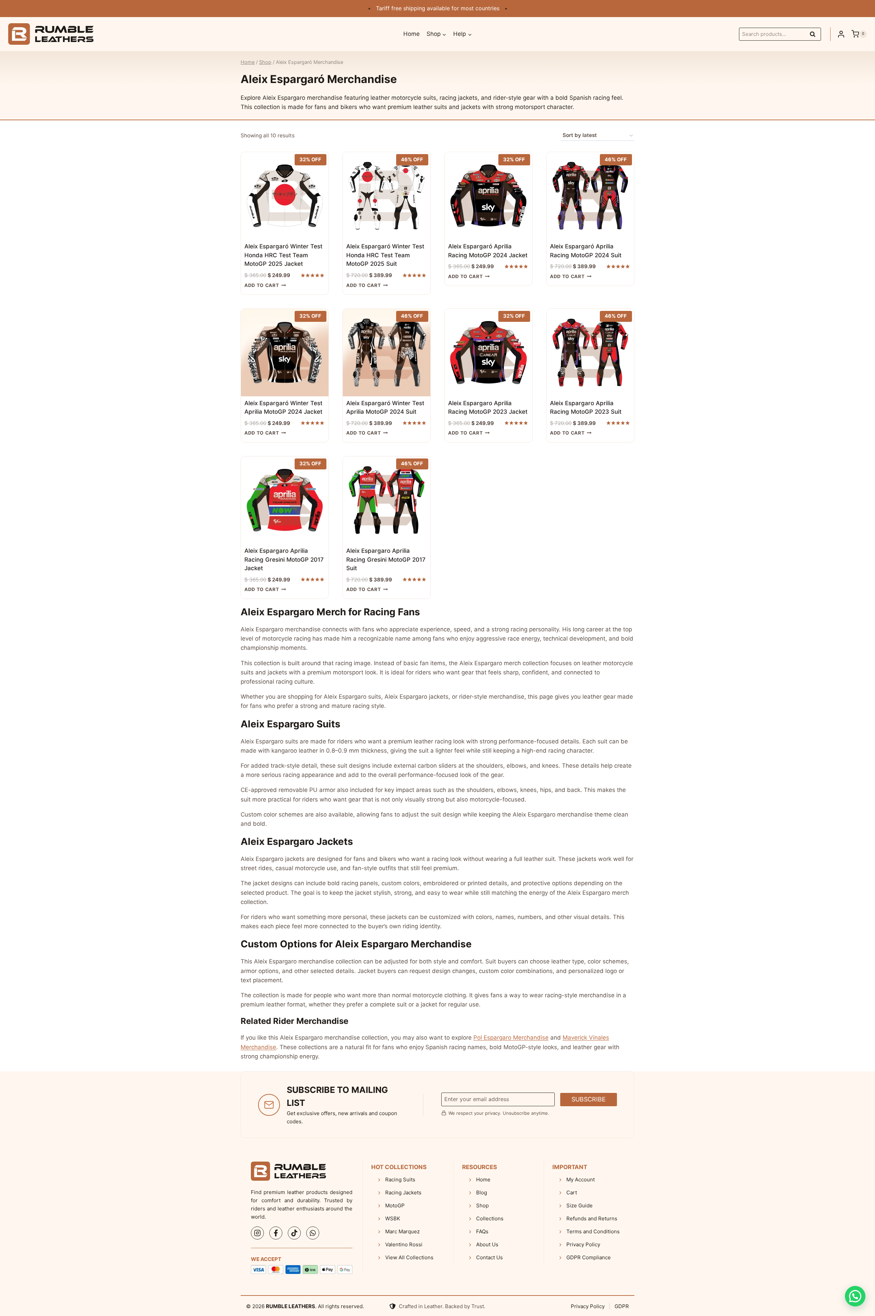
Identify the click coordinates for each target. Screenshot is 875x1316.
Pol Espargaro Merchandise (511, 1037)
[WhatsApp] (312, 1232)
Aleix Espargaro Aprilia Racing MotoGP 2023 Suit (585, 407)
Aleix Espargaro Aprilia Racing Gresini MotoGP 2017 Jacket (284, 559)
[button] (855, 1296)
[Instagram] (257, 1232)
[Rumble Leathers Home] (288, 1171)
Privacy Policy (588, 1306)
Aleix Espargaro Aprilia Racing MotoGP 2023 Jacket (487, 407)
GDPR (622, 1306)
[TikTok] (294, 1232)
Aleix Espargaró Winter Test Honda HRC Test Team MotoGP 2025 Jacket (283, 255)
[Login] (841, 34)
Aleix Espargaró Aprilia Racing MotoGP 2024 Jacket (487, 251)
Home (411, 33)
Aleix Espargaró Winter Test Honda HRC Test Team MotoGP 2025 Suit (385, 255)
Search (814, 35)
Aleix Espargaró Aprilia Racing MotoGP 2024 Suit (585, 251)
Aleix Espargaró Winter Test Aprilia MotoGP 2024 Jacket (283, 407)
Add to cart (261, 285)
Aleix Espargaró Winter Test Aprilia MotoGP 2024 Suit (385, 407)
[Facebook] (275, 1232)
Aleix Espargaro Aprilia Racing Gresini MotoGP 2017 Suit (386, 559)
